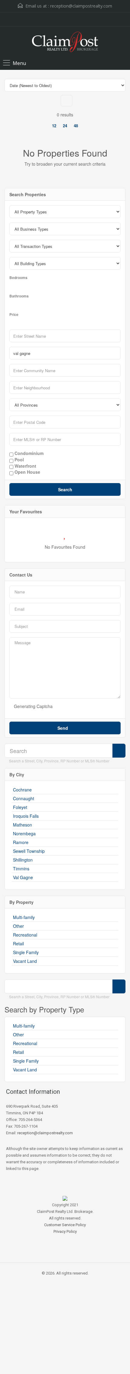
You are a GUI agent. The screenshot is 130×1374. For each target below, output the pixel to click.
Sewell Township (29, 851)
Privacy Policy (65, 1231)
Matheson (22, 825)
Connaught (23, 798)
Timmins (21, 869)
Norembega (24, 833)
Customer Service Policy (65, 1225)
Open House (26, 472)
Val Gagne (23, 877)
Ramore (20, 842)
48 (76, 125)
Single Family (26, 952)
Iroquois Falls (26, 816)
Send (63, 728)
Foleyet (20, 807)
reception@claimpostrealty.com (81, 6)
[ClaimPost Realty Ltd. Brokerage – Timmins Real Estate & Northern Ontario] (65, 42)
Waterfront (24, 466)
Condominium (28, 453)
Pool (18, 460)
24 (65, 125)
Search (65, 489)
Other (18, 926)
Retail (18, 943)
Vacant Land (25, 961)
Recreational (25, 935)
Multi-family (24, 917)
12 (54, 125)
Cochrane (22, 790)
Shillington (23, 860)
